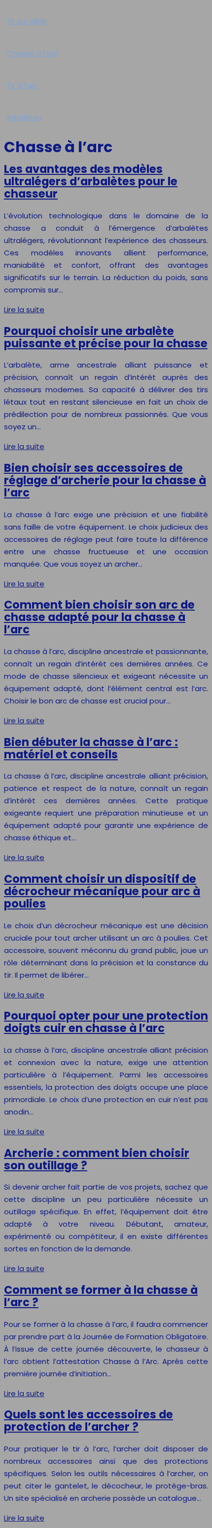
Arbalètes (24, 117)
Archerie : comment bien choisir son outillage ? (96, 1159)
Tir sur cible (26, 21)
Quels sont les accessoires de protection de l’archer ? (88, 1420)
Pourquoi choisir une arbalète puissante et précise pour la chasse (106, 337)
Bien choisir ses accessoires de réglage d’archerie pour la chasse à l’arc (105, 480)
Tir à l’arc (22, 85)
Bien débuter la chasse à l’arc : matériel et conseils (91, 748)
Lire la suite (24, 309)
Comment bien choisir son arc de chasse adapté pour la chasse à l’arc (99, 617)
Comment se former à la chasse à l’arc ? (101, 1296)
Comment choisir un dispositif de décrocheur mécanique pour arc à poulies (102, 891)
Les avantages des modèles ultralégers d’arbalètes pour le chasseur (90, 181)
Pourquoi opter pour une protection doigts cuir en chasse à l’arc (106, 1022)
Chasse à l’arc (32, 53)
